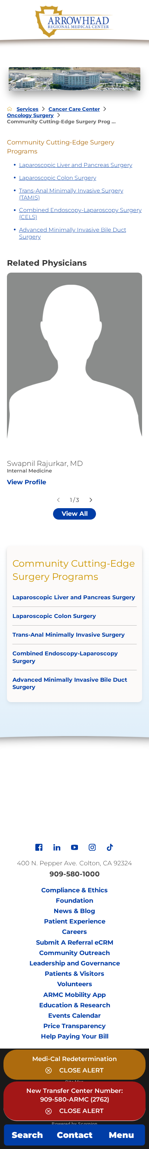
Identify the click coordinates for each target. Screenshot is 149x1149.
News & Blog (74, 911)
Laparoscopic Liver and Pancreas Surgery (75, 164)
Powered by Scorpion (74, 1123)
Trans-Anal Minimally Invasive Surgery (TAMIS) (71, 194)
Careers (74, 932)
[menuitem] (74, 596)
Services (27, 109)
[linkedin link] (56, 847)
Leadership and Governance (74, 963)
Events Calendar (74, 1015)
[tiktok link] (109, 847)
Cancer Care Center (74, 109)
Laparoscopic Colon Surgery (57, 177)
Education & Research (74, 1005)
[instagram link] (92, 847)
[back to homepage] (9, 109)
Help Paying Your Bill (74, 1036)
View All (75, 514)
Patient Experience (74, 921)
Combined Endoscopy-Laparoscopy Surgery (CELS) (80, 213)
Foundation (74, 900)
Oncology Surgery (30, 115)
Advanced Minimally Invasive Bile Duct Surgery (72, 233)
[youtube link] (74, 847)
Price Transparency (74, 1026)
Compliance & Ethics (74, 890)
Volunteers (74, 984)
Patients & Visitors (74, 974)
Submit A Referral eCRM (74, 942)
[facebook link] (38, 847)
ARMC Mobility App (74, 995)
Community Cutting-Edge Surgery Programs (73, 570)
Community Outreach (74, 953)
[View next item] (91, 500)
